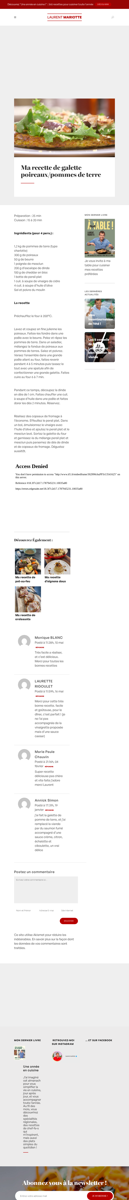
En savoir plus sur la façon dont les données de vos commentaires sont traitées (44, 943)
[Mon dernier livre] (100, 256)
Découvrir (103, 4)
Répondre (40, 647)
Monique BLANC (49, 637)
